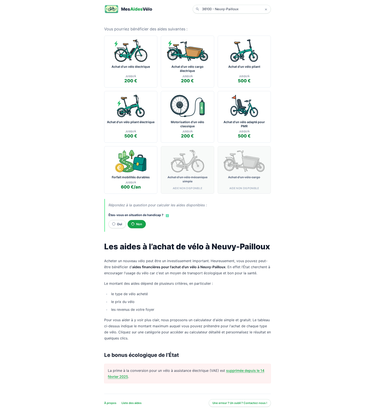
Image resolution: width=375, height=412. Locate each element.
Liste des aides (131, 403)
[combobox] (235, 9)
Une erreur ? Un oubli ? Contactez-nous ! (239, 403)
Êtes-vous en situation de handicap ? (136, 215)
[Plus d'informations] (167, 215)
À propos (110, 403)
